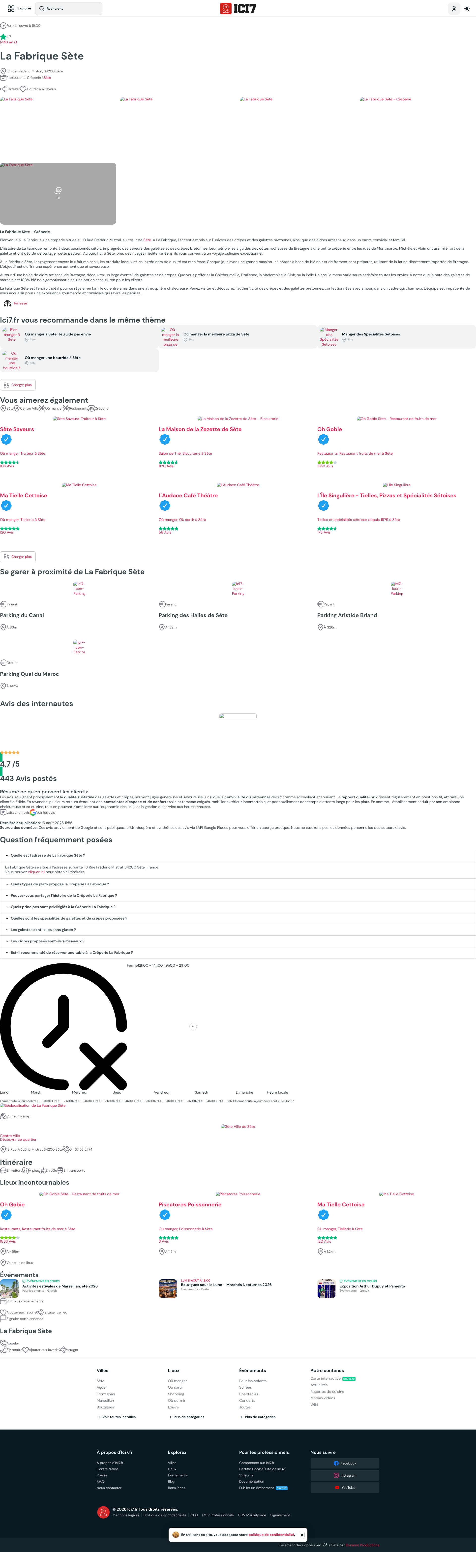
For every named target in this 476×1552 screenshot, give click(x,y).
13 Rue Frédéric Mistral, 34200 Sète (34, 71)
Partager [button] (13, 89)
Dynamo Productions (363, 1545)
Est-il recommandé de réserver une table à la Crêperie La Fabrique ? (72, 952)
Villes (102, 1370)
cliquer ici (36, 872)
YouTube (348, 1487)
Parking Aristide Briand (347, 615)
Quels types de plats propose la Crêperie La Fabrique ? (60, 884)
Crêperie (102, 408)
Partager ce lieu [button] (55, 1312)
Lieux (174, 1370)
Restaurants (78, 408)
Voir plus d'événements (24, 1301)
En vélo (51, 1170)
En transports (74, 1170)
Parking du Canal (22, 615)
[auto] (467, 9)
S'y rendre (14, 1349)
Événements (252, 1370)
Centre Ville (29, 408)
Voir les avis (45, 812)
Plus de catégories (189, 1417)
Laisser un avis (18, 812)
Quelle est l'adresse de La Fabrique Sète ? (48, 855)
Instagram (349, 1475)
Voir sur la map (18, 1116)
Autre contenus (327, 1370)
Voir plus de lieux (19, 1262)
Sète (47, 77)
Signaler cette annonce (24, 1318)
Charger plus (21, 385)
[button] (38, 89)
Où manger (54, 408)
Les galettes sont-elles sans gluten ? (43, 929)
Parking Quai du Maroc (29, 674)
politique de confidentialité (271, 1535)
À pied (34, 1170)
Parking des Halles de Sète (193, 615)
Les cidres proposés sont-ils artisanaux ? (48, 941)
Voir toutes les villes (119, 1417)
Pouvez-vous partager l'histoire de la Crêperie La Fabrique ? (64, 895)
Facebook (348, 1463)
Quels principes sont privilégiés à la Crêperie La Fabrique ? (63, 907)
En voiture (14, 1170)
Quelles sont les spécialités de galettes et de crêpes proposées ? (69, 918)
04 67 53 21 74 (80, 1149)
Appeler (12, 1343)
